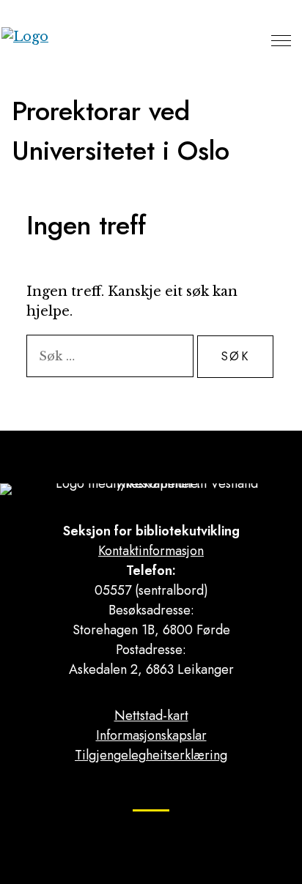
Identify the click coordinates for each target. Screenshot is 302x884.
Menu (281, 40)
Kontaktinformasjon (151, 550)
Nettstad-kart (151, 715)
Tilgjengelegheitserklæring (151, 755)
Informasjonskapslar (151, 735)
